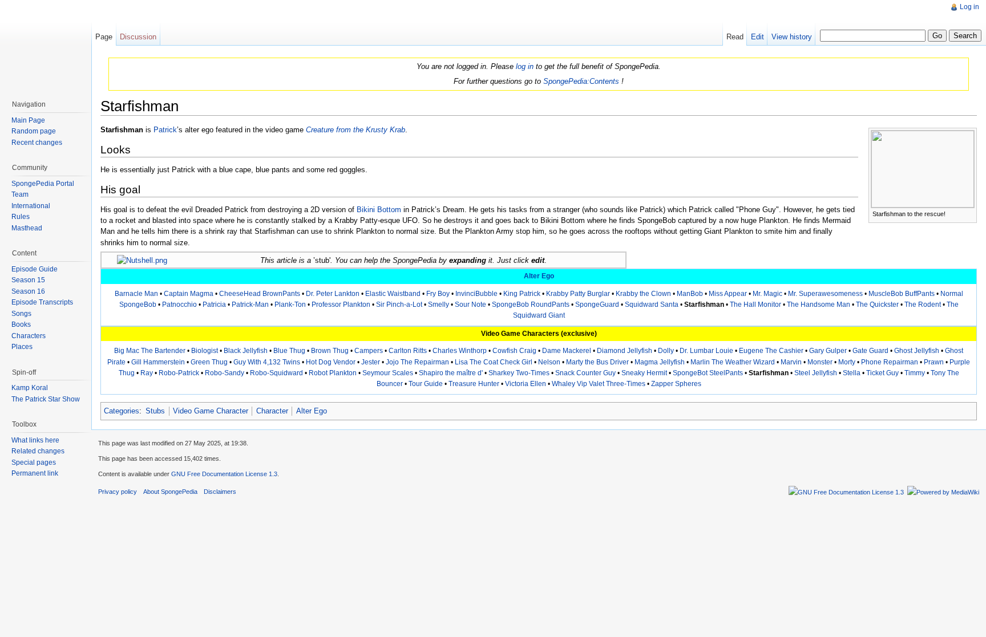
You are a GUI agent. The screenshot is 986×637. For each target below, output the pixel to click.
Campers (368, 350)
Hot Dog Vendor (330, 362)
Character (272, 411)
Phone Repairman (889, 362)
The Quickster (877, 304)
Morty (846, 362)
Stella (851, 373)
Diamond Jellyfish (624, 350)
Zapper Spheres (676, 383)
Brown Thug (330, 350)
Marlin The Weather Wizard (732, 362)
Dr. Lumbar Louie (706, 350)
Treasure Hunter (473, 383)
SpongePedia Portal (42, 184)
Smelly (438, 304)
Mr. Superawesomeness (825, 293)
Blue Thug (289, 350)
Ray (146, 373)
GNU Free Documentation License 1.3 (224, 473)
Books (21, 324)
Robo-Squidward (276, 373)
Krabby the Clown (643, 293)
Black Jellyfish (246, 350)
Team (20, 194)
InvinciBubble (476, 293)
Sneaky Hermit (644, 373)
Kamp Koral (29, 388)
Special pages (33, 462)
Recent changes (36, 143)
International (30, 206)
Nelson (549, 362)
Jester (370, 362)
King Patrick (521, 293)
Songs (21, 314)
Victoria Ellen (525, 383)
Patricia (214, 304)
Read (734, 37)
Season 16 (28, 291)
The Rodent (922, 304)
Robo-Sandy (224, 373)
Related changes (37, 451)
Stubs (155, 411)
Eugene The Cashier (771, 350)
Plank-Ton (290, 304)
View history (791, 37)
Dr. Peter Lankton (332, 293)
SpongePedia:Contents (581, 81)
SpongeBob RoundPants (530, 304)
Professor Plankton (341, 304)
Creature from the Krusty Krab (355, 129)
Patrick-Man (250, 304)
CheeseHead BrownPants (259, 293)
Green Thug (209, 362)
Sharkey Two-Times (518, 373)
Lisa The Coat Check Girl (493, 362)
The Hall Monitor (755, 304)
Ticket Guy (882, 373)
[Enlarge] (968, 213)
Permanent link (34, 473)
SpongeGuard (597, 304)
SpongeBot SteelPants (708, 373)
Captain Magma (188, 293)
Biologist (204, 350)
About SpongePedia (170, 491)
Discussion (138, 37)
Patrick (165, 129)
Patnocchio (179, 304)
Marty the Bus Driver (597, 362)
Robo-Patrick (179, 373)
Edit (757, 37)
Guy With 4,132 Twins (266, 362)
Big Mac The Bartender (149, 350)
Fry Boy (438, 293)
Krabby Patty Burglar (578, 293)
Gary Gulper (828, 350)
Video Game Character (210, 411)
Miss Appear (728, 293)
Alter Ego (539, 276)
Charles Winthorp (460, 350)
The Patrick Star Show (45, 399)
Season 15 (28, 280)
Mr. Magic (767, 293)
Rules (20, 217)
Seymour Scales (387, 373)
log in (525, 66)
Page (103, 37)
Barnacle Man (136, 293)
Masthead (26, 228)
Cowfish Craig (514, 350)
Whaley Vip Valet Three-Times (598, 383)
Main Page (28, 120)
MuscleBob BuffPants (901, 293)
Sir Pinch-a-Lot (399, 304)
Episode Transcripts (42, 302)
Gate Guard (870, 350)
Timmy (914, 373)
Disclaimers (220, 491)
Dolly (666, 350)
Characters (28, 336)
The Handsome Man (818, 304)
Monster (820, 362)
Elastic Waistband (393, 293)
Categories (121, 411)
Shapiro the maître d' (451, 373)
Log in (969, 7)
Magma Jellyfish (660, 362)
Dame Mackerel (566, 350)
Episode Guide (34, 269)
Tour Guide (426, 383)
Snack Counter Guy (585, 373)
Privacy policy (117, 491)
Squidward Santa (651, 304)
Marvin (791, 362)
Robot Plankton (333, 373)
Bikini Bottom (379, 209)
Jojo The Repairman (417, 362)
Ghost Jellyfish (916, 350)
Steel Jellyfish (815, 373)
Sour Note (470, 304)
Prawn (934, 362)
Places (22, 347)
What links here (35, 440)
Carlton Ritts (408, 350)
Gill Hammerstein (158, 362)
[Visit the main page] (45, 45)
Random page (33, 131)
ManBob (690, 293)
